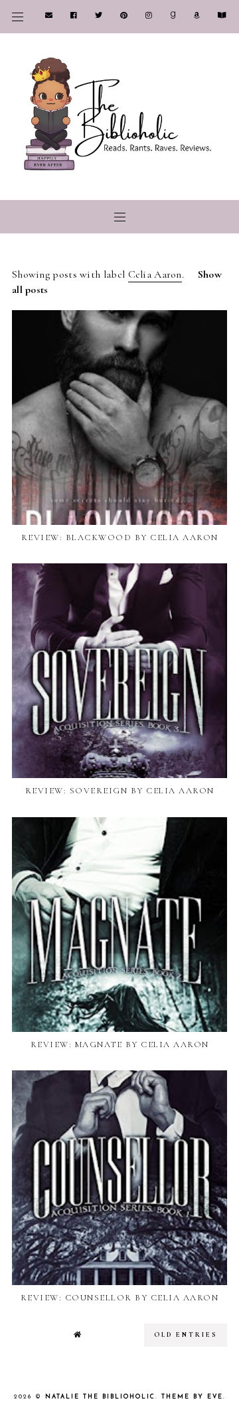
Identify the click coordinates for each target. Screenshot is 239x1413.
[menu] (17, 16)
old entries (185, 1335)
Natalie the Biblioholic (100, 1397)
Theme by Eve (192, 1397)
